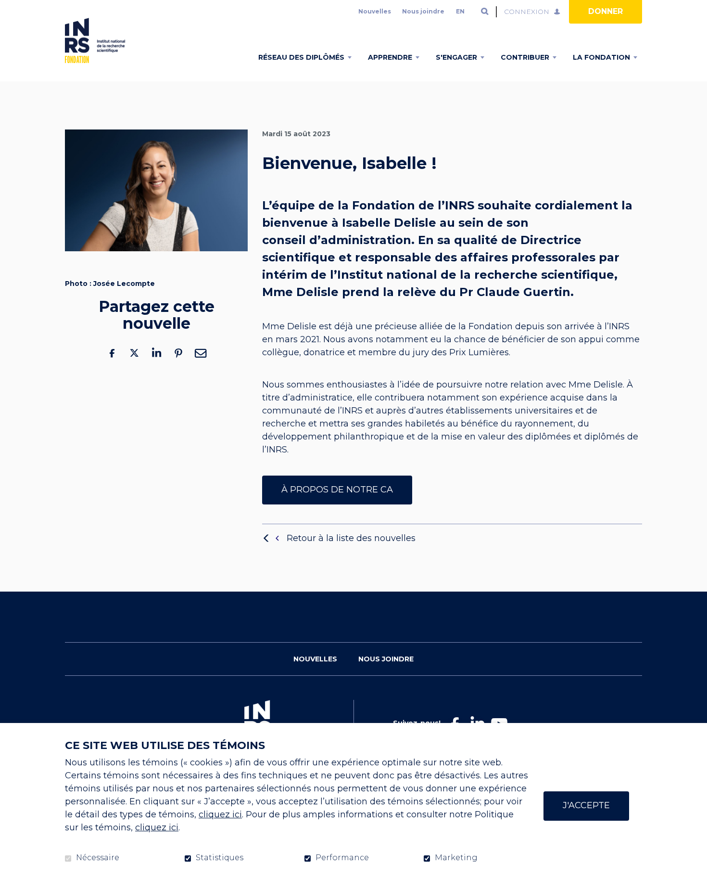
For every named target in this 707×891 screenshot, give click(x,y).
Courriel (200, 353)
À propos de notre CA (337, 489)
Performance (342, 857)
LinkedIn (156, 353)
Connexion (526, 11)
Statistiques (219, 857)
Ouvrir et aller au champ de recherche (485, 11)
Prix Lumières (479, 353)
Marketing (456, 857)
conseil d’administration (336, 240)
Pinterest (178, 353)
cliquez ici (220, 814)
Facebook (112, 353)
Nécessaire (97, 857)
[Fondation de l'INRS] (95, 40)
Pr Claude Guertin (514, 292)
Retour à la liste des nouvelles (351, 538)
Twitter (134, 353)
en (460, 11)
